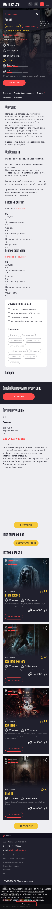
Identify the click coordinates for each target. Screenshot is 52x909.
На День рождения (18, 351)
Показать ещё (26, 826)
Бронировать (14, 83)
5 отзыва (9, 256)
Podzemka (22, 39)
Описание (7, 93)
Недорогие (35, 351)
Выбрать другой (12, 26)
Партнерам (7, 869)
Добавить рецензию (26, 543)
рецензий (22, 256)
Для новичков (16, 340)
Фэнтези (13, 335)
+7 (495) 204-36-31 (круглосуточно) (18, 881)
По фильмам (15, 356)
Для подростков (33, 340)
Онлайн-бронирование (24, 93)
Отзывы (41, 93)
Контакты (18, 97)
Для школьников (17, 346)
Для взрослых (28, 335)
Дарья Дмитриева (14, 438)
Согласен (26, 904)
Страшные (14, 362)
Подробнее (18, 396)
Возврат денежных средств (13, 862)
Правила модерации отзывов (14, 858)
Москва (8, 835)
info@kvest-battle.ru (17, 850)
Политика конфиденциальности (15, 855)
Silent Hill (9, 793)
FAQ (4, 873)
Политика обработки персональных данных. (22, 899)
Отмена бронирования (11, 866)
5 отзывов (21, 208)
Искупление (11, 725)
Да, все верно (30, 26)
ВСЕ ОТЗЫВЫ (26, 525)
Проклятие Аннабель (15, 661)
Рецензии (7, 97)
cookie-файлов (35, 891)
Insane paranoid (12, 595)
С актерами (30, 356)
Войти (42, 4)
